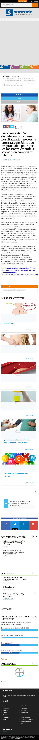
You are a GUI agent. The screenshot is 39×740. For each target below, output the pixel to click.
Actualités (5, 710)
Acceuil (4, 706)
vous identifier (21, 501)
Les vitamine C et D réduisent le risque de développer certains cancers (17, 473)
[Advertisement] (19, 43)
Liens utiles (23, 715)
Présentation (6, 708)
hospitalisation (9, 290)
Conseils (5, 712)
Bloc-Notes (5, 715)
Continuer (17, 738)
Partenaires (24, 708)
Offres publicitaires (26, 721)
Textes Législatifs (25, 717)
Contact (5, 719)
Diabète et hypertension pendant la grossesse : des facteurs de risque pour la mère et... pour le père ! (18, 439)
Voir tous (4, 659)
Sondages (23, 710)
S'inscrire (22, 1)
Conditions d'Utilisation (27, 719)
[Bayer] (19, 672)
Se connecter (33, 1)
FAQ (22, 724)
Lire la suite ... (29, 330)
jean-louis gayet (14, 160)
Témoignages (24, 712)
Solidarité (6, 717)
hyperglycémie (20, 290)
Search (35, 5)
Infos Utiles (24, 706)
